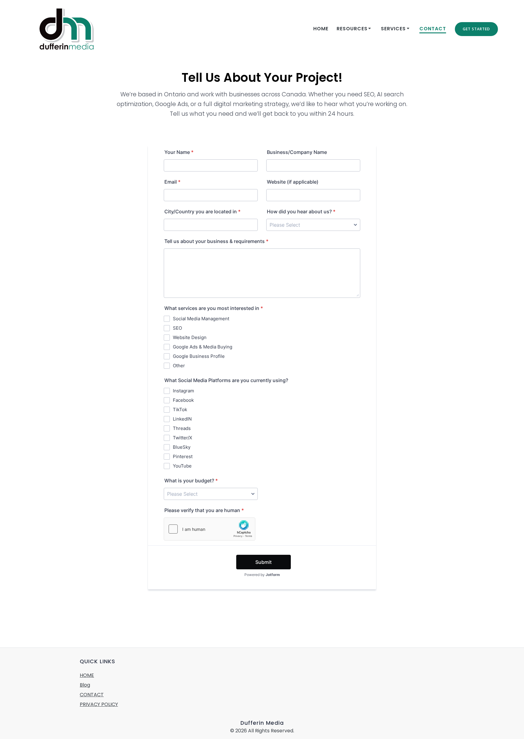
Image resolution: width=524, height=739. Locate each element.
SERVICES (393, 28)
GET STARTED (476, 29)
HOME (87, 675)
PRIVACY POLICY (99, 704)
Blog (85, 684)
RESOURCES (352, 28)
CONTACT (432, 28)
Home (320, 28)
